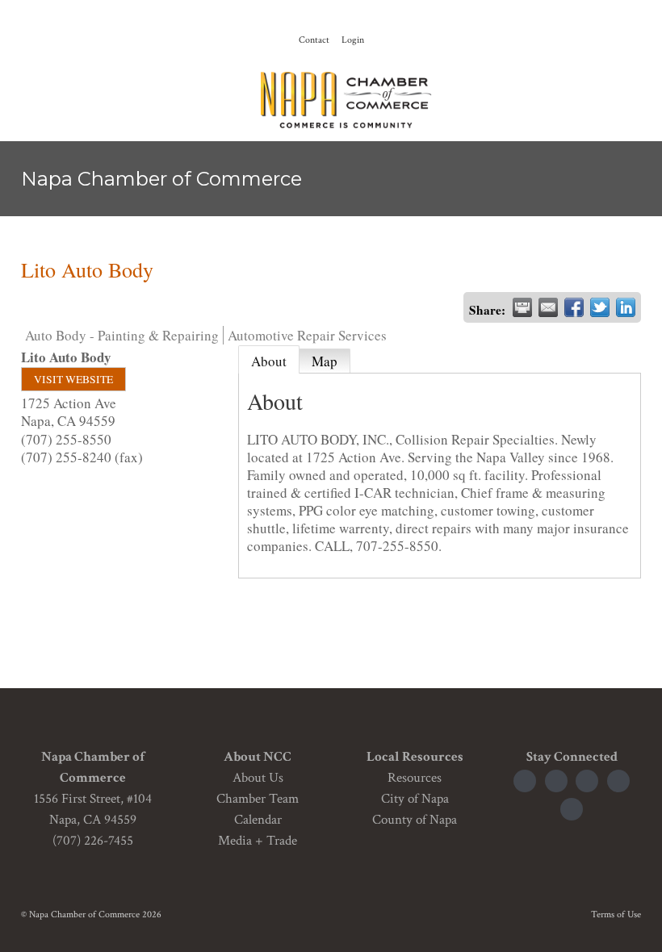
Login (352, 40)
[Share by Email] (548, 307)
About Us (258, 778)
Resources (415, 778)
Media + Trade (257, 841)
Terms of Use (616, 914)
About (269, 361)
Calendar (258, 820)
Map (324, 361)
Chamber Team (257, 799)
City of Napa (415, 799)
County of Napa (414, 820)
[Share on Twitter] (600, 307)
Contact (314, 40)
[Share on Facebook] (574, 307)
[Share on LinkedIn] (625, 307)
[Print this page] (522, 307)
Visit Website (73, 379)
